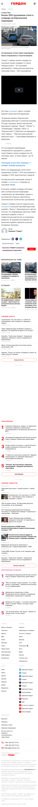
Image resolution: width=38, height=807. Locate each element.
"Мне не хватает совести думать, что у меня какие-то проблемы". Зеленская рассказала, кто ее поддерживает (21, 584)
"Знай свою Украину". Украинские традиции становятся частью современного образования (16, 337)
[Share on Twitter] (16, 239)
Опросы (21, 655)
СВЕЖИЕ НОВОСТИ (9, 483)
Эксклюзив (22, 645)
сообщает (13, 111)
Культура (4, 642)
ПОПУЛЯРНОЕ (7, 421)
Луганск (3, 691)
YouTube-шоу (23, 658)
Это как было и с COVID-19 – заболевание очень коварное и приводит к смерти (16, 321)
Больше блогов (19, 360)
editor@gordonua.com (11, 748)
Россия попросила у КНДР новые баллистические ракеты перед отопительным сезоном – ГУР (18, 528)
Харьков (4, 682)
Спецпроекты (23, 661)
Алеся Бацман (26, 692)
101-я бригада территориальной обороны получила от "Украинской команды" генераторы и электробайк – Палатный (18, 511)
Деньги (3, 633)
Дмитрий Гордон (27, 669)
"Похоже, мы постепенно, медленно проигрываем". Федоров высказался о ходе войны (19, 466)
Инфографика (5, 655)
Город (3, 666)
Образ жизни (5, 649)
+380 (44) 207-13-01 (11, 742)
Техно (3, 645)
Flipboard (25, 699)
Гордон (3, 9)
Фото (20, 649)
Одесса (3, 675)
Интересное (5, 658)
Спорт (3, 639)
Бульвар (5, 285)
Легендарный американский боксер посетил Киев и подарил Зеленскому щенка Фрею (20, 438)
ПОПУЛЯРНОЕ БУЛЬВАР (11, 570)
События (10, 9)
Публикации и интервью (26, 630)
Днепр (3, 685)
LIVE (20, 642)
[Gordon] (18, 3)
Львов (3, 672)
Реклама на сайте (6, 725)
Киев (2, 669)
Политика (4, 630)
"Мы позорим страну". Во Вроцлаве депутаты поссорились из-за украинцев (17, 504)
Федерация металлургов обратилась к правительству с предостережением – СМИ (16, 545)
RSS (23, 702)
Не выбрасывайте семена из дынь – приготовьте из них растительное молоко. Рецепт (11, 302)
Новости (4, 623)
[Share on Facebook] (12, 239)
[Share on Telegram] (20, 239)
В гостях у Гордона (25, 633)
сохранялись (13, 182)
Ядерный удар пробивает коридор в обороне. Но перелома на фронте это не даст (17, 329)
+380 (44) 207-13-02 (12, 745)
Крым (17, 243)
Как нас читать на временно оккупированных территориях (7, 734)
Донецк (3, 678)
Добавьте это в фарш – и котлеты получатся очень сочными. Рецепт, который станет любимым (20, 603)
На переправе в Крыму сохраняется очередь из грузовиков (10, 276)
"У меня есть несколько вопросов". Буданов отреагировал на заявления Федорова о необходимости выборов (20, 456)
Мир (2, 636)
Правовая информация (8, 728)
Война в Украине (6, 627)
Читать (31, 249)
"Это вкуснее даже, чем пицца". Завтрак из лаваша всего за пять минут (20, 612)
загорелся (5, 207)
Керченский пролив (7, 243)
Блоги (21, 636)
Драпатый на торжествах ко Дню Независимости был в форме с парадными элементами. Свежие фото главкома (20, 594)
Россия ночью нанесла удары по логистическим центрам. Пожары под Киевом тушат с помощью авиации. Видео (18, 537)
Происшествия (6, 652)
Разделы (21, 623)
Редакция (4, 722)
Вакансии (4, 718)
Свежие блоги (8, 316)
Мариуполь (4, 688)
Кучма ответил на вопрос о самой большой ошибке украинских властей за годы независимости (20, 447)
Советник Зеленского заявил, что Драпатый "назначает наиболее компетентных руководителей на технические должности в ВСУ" (20, 428)
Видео (21, 652)
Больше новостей (18, 565)
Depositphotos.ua (29, 769)
